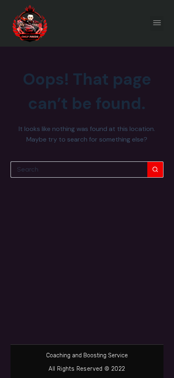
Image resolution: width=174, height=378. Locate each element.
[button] (156, 23)
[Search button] (155, 169)
